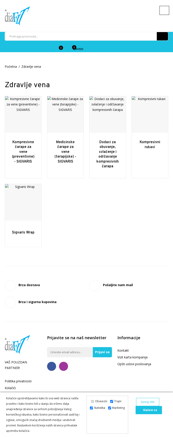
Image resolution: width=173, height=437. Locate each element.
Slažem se (149, 410)
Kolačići (10, 388)
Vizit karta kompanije (132, 357)
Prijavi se (102, 352)
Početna (11, 66)
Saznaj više (148, 402)
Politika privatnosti (18, 381)
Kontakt (123, 350)
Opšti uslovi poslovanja (134, 364)
